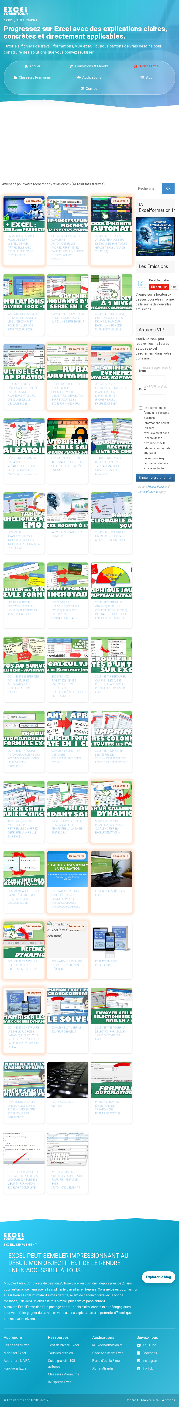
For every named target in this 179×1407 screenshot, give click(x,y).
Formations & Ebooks (92, 66)
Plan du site (150, 1400)
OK (168, 188)
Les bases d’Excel (17, 1345)
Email (141, 389)
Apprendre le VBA (17, 1361)
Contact (92, 89)
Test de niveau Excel (63, 1345)
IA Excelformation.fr (107, 1345)
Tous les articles (60, 1353)
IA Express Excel (60, 1382)
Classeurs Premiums (35, 77)
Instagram (150, 1361)
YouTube (149, 1345)
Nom (141, 370)
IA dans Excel (149, 66)
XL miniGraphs (103, 1368)
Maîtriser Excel (15, 1353)
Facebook (150, 1353)
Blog (149, 77)
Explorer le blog (158, 1277)
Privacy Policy (156, 486)
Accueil (35, 66)
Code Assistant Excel (108, 1353)
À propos (168, 1400)
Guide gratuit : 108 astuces (61, 1363)
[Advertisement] (89, 143)
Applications (91, 77)
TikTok (148, 1368)
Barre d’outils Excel (106, 1361)
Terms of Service (148, 491)
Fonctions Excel (15, 1368)
